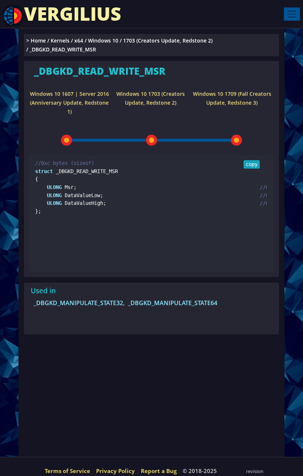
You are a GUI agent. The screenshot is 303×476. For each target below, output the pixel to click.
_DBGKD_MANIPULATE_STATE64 (172, 303)
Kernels (60, 40)
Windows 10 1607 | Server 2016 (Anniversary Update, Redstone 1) (69, 102)
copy (252, 164)
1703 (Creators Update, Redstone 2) (167, 40)
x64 (78, 40)
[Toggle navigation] (292, 14)
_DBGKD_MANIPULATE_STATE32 (78, 303)
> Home (36, 40)
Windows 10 (103, 40)
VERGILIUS (72, 13)
